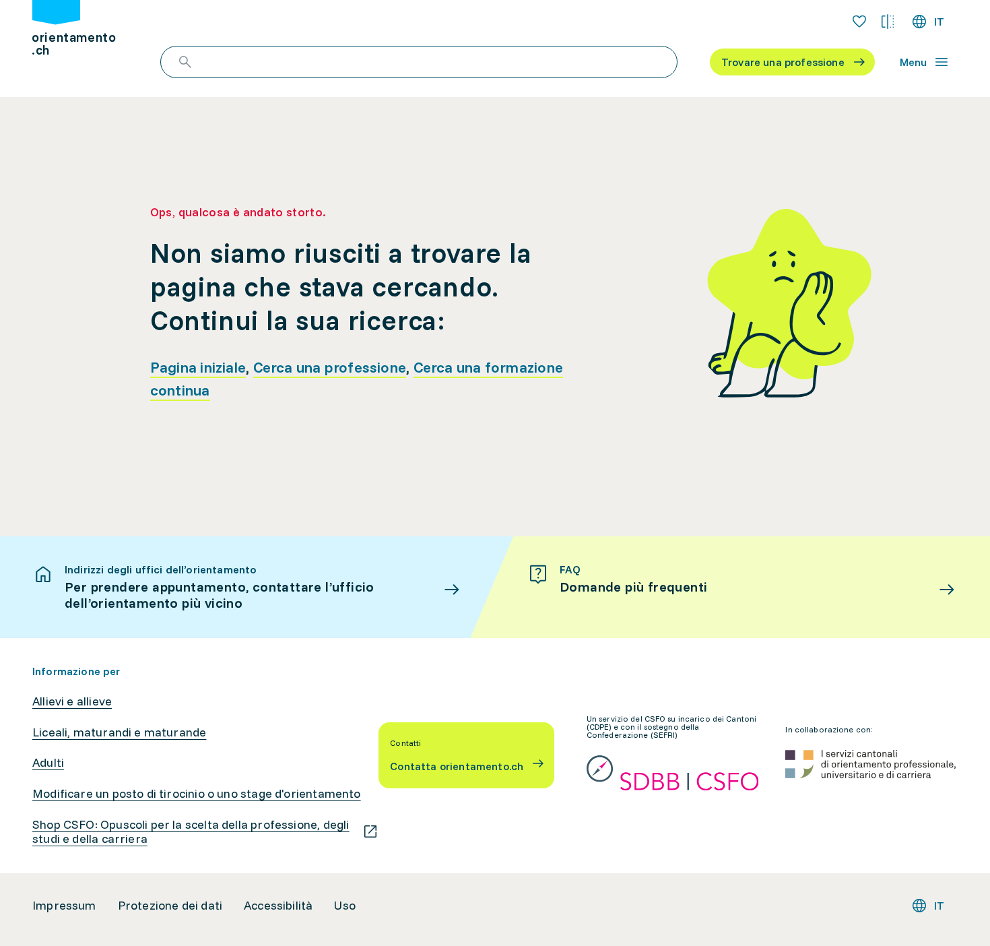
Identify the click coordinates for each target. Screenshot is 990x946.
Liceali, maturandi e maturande (119, 732)
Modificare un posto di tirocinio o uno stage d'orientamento (196, 793)
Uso (345, 905)
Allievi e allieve (72, 701)
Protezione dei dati (170, 905)
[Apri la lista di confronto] (887, 21)
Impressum (64, 905)
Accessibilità (278, 905)
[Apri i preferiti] (859, 21)
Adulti (48, 762)
